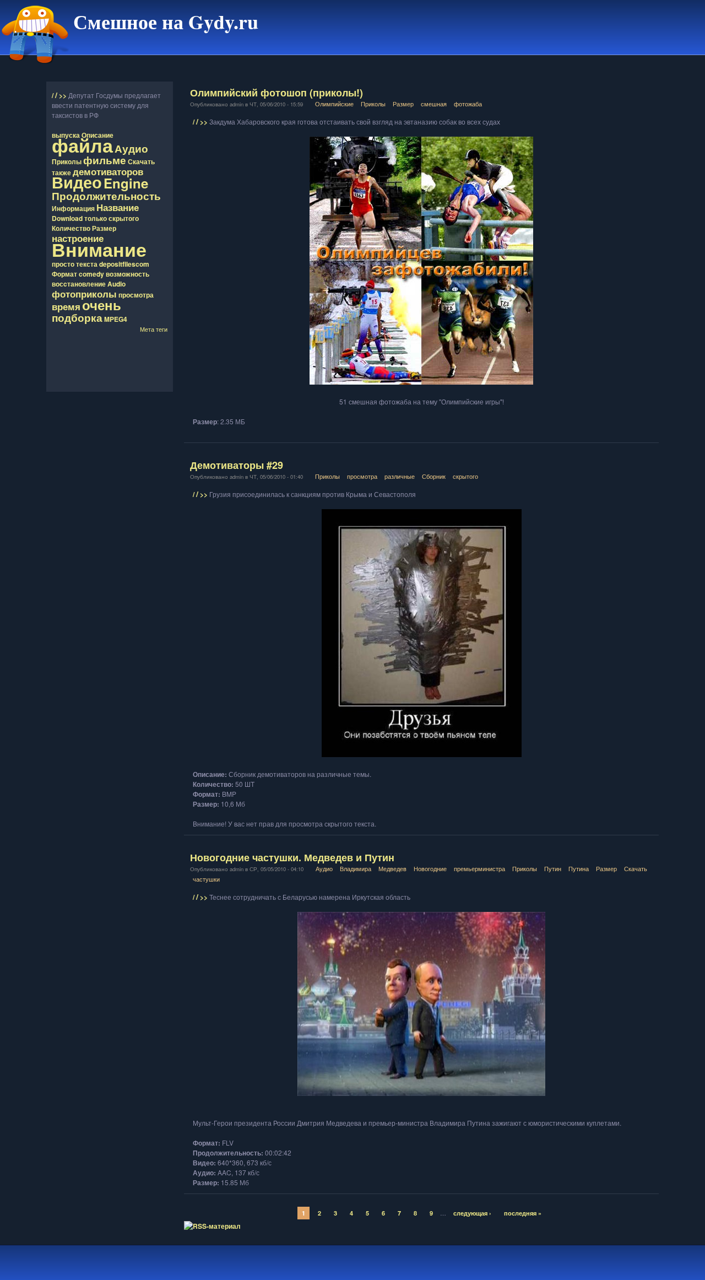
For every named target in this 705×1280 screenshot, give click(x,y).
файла (82, 145)
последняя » (522, 1213)
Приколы (67, 161)
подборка (77, 317)
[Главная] (35, 68)
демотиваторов (108, 171)
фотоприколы (84, 293)
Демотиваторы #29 (236, 465)
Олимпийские (334, 103)
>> (63, 95)
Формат (64, 274)
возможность (127, 274)
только (95, 218)
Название (117, 207)
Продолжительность (106, 195)
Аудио (131, 148)
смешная (434, 103)
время (66, 306)
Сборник (434, 476)
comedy (91, 274)
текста (86, 264)
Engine (126, 183)
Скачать (141, 161)
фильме (104, 160)
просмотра (136, 295)
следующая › (472, 1213)
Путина (578, 868)
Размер (104, 228)
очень (101, 304)
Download (67, 218)
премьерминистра (479, 868)
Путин (552, 868)
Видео (77, 182)
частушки (206, 878)
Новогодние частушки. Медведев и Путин (292, 857)
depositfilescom (124, 264)
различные (399, 476)
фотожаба (468, 103)
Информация (73, 208)
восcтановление (79, 284)
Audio (116, 284)
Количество (71, 228)
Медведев (392, 868)
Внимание (99, 249)
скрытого (124, 218)
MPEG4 (115, 319)
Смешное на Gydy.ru (165, 21)
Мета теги (153, 329)
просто (63, 264)
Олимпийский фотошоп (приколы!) (276, 92)
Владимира (355, 868)
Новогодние (430, 868)
